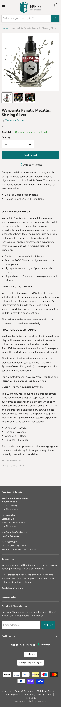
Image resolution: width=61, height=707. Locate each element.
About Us (6, 691)
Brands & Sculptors (24, 691)
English (29, 654)
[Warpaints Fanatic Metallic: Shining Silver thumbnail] (7, 98)
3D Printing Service (46, 691)
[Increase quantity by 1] (30, 144)
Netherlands (29, 662)
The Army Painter (14, 120)
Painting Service (13, 694)
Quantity (6, 137)
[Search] (55, 18)
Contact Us (30, 698)
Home (5, 28)
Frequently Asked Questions (38, 694)
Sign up (48, 624)
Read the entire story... (13, 588)
